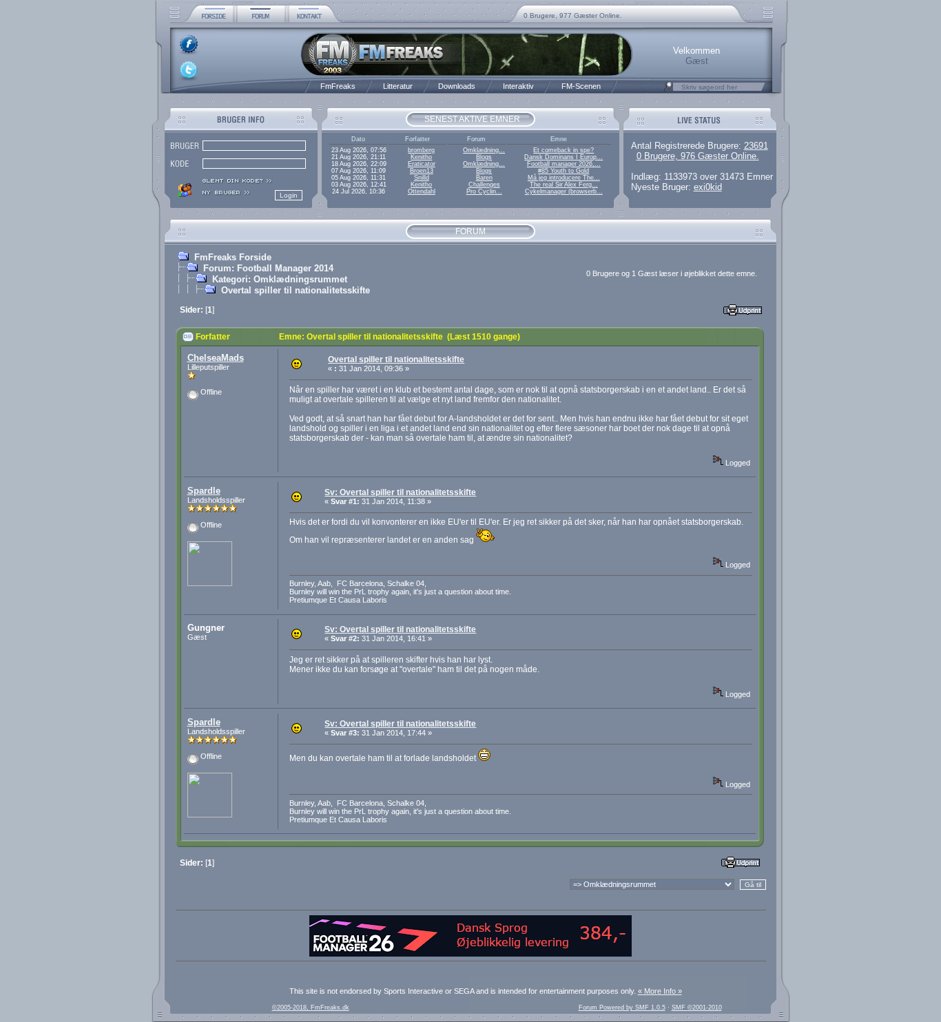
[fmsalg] (470, 954)
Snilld (421, 177)
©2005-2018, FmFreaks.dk (310, 1007)
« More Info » (660, 991)
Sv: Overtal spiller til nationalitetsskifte (400, 492)
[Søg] (668, 90)
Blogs (484, 157)
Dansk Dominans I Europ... (563, 157)
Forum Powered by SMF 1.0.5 (622, 1007)
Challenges (484, 184)
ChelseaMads (215, 358)
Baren (484, 177)
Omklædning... (484, 150)
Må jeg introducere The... (564, 177)
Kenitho (421, 157)
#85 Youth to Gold (563, 170)
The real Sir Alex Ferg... (564, 184)
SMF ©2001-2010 (697, 1007)
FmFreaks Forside (232, 257)
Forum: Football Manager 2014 (268, 268)
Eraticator (421, 163)
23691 (756, 145)
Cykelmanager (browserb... (564, 191)
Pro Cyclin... (484, 191)
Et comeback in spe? (563, 150)
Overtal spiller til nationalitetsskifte (295, 290)
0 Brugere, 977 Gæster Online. (573, 15)
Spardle (203, 491)
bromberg (421, 150)
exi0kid (708, 187)
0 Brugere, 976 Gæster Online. (698, 156)
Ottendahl (421, 191)
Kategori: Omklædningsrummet (279, 279)
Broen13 (421, 170)
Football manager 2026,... (564, 163)
